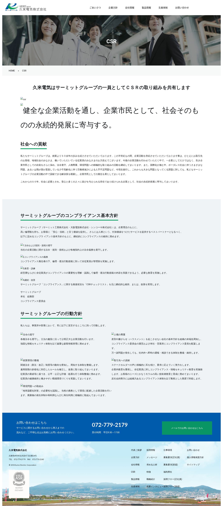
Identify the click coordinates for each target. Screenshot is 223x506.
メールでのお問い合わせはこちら (187, 428)
